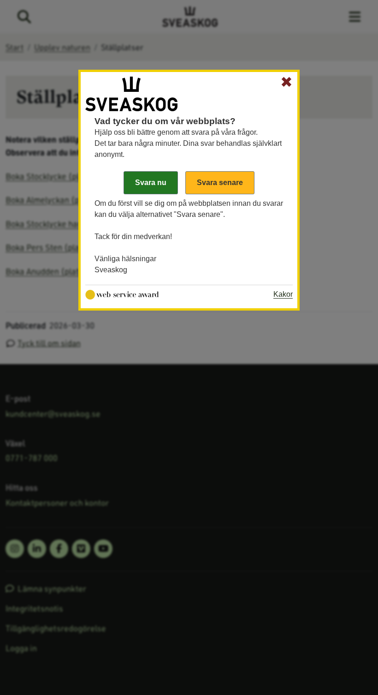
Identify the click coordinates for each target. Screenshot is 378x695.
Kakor (283, 294)
